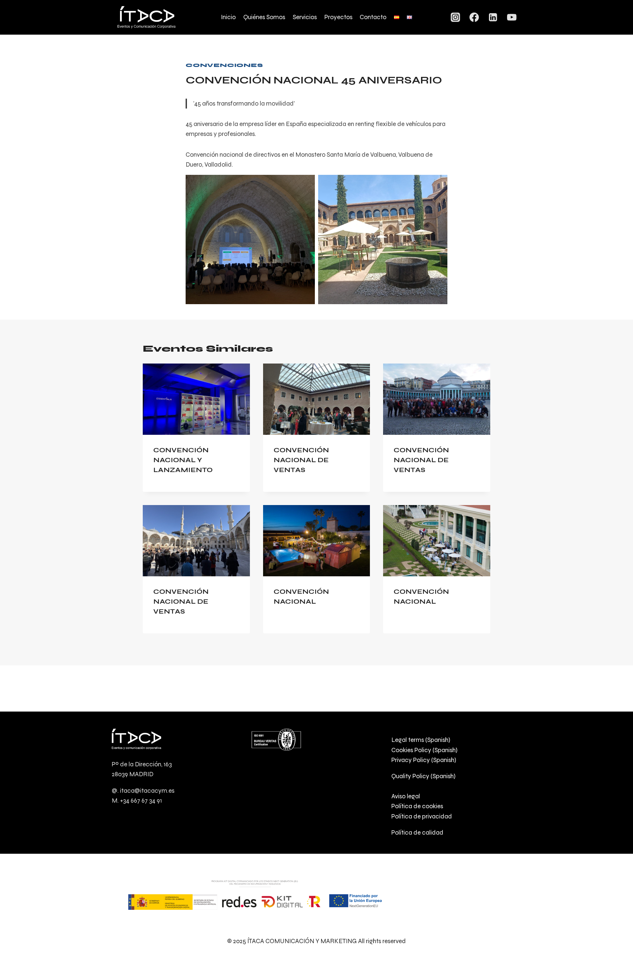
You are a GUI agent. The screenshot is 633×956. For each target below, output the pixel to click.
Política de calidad (417, 832)
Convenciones (224, 65)
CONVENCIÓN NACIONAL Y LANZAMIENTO (183, 460)
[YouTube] (511, 17)
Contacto (373, 17)
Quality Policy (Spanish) (423, 776)
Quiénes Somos (264, 17)
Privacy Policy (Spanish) (423, 760)
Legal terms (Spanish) (420, 740)
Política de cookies (417, 806)
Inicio (228, 17)
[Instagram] (455, 17)
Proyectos (338, 17)
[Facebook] (474, 17)
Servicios (305, 17)
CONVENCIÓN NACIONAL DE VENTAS (301, 460)
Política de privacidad (421, 816)
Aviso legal (405, 796)
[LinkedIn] (493, 17)
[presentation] (196, 399)
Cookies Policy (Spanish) (424, 750)
